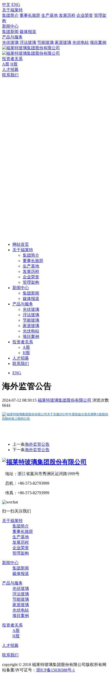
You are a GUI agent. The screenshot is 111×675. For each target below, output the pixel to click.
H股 (14, 64)
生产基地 (49, 15)
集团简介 (10, 15)
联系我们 (10, 75)
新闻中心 (10, 26)
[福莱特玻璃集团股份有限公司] (44, 462)
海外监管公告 (37, 444)
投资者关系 (12, 58)
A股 (5, 64)
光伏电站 (80, 42)
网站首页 (20, 244)
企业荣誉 (84, 15)
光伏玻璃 (10, 42)
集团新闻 (10, 31)
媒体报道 (28, 31)
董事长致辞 (30, 15)
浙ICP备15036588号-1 (55, 670)
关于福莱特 (12, 10)
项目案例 (98, 42)
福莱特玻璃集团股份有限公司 (64, 400)
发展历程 (67, 15)
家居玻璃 (63, 42)
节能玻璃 (45, 42)
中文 (6, 4)
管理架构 (31, 282)
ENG (15, 4)
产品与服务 (12, 37)
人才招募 (10, 69)
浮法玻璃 (28, 42)
